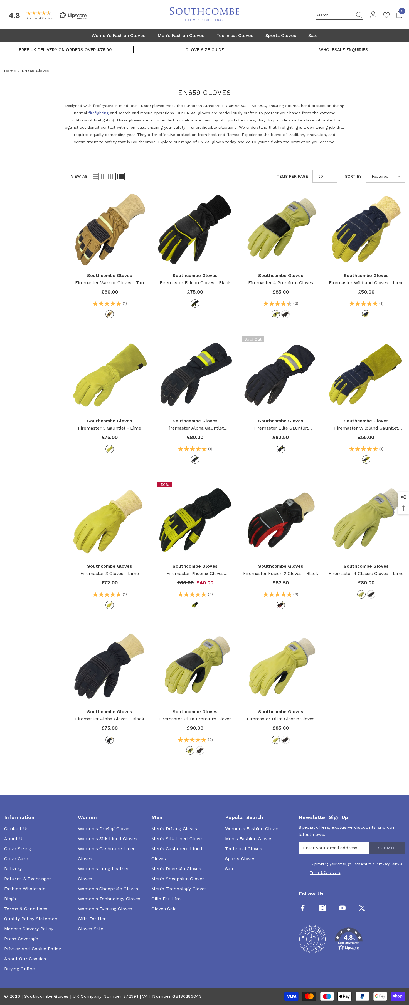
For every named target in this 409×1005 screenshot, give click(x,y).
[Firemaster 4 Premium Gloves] (280, 229)
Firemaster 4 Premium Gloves (280, 283)
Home (10, 70)
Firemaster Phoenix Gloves (195, 574)
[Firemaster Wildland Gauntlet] (366, 375)
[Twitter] (362, 908)
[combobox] (334, 15)
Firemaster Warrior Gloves (109, 282)
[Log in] (373, 15)
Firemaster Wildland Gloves (366, 282)
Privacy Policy (389, 864)
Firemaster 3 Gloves (109, 573)
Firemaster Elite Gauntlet (280, 428)
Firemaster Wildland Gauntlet (366, 428)
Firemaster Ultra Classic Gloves (280, 719)
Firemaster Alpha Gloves (109, 718)
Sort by (353, 176)
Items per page (291, 176)
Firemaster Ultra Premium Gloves (195, 719)
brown (285, 314)
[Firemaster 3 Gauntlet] (109, 375)
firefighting (98, 113)
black (195, 303)
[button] (46, 15)
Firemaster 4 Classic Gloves (366, 573)
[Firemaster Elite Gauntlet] (280, 375)
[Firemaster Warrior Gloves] (109, 229)
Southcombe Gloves (109, 275)
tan (109, 314)
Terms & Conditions (325, 872)
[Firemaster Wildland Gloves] (366, 229)
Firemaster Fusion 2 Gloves (280, 573)
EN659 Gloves (35, 70)
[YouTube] (342, 908)
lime (276, 314)
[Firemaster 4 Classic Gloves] (366, 520)
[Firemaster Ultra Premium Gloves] (195, 665)
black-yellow (195, 459)
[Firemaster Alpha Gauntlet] (195, 375)
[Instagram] (322, 908)
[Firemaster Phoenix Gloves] (195, 520)
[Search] (339, 15)
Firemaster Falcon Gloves (195, 282)
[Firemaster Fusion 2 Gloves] (280, 520)
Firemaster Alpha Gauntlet (195, 428)
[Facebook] (303, 908)
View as (79, 176)
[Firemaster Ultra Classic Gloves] (280, 665)
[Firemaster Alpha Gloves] (109, 665)
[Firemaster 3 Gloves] (109, 520)
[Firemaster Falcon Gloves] (195, 229)
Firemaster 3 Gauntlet (109, 428)
